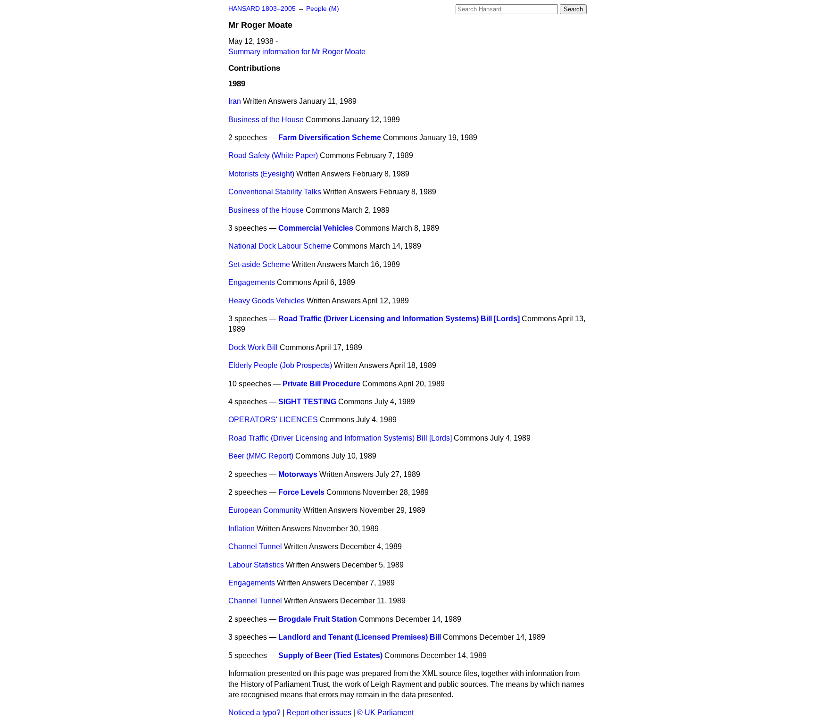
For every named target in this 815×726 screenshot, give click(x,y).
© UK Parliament (385, 713)
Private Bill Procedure (321, 384)
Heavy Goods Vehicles (266, 301)
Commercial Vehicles (315, 228)
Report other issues (318, 713)
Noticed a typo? (254, 713)
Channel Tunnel (255, 546)
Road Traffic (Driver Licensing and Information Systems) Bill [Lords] (399, 319)
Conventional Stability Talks (274, 192)
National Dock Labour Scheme (279, 246)
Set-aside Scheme (259, 264)
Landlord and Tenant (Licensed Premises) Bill (359, 637)
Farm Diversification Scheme (329, 138)
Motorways (297, 474)
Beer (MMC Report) (260, 456)
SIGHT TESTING (307, 402)
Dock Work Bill (253, 347)
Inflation (241, 529)
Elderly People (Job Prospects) (280, 365)
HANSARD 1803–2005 (262, 8)
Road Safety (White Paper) (273, 155)
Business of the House (266, 120)
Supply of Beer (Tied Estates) (330, 655)
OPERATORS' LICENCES (273, 420)
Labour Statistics (256, 565)
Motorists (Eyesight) (261, 174)
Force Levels (301, 492)
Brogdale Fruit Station (317, 619)
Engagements (251, 282)
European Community (264, 510)
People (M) (322, 8)
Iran (234, 101)
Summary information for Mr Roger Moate (297, 52)
